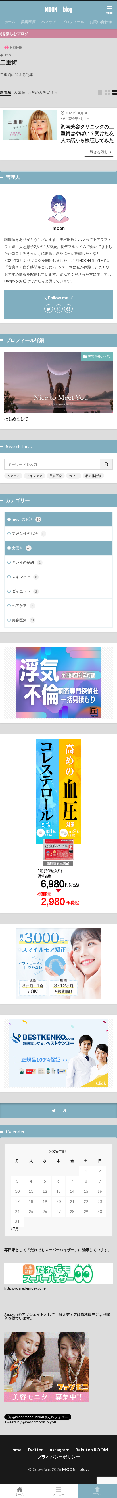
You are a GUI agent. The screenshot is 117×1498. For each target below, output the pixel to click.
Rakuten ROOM (91, 1449)
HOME (16, 47)
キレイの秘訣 (26, 562)
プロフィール (73, 21)
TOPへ (97, 1494)
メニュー (58, 1494)
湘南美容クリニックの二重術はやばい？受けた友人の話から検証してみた (87, 133)
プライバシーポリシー (58, 1456)
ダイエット (24, 591)
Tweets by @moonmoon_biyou (30, 1422)
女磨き (21, 548)
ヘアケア (48, 21)
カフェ (73, 476)
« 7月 (14, 1229)
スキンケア (34, 476)
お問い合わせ (101, 21)
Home (15, 1449)
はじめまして (16, 418)
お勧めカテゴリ (41, 92)
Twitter (35, 1449)
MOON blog (58, 10)
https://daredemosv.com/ (25, 1288)
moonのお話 (26, 519)
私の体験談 (93, 476)
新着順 (5, 92)
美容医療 (28, 21)
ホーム (9, 21)
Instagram (59, 1449)
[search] (106, 464)
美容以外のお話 (99, 356)
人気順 (19, 92)
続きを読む (99, 151)
